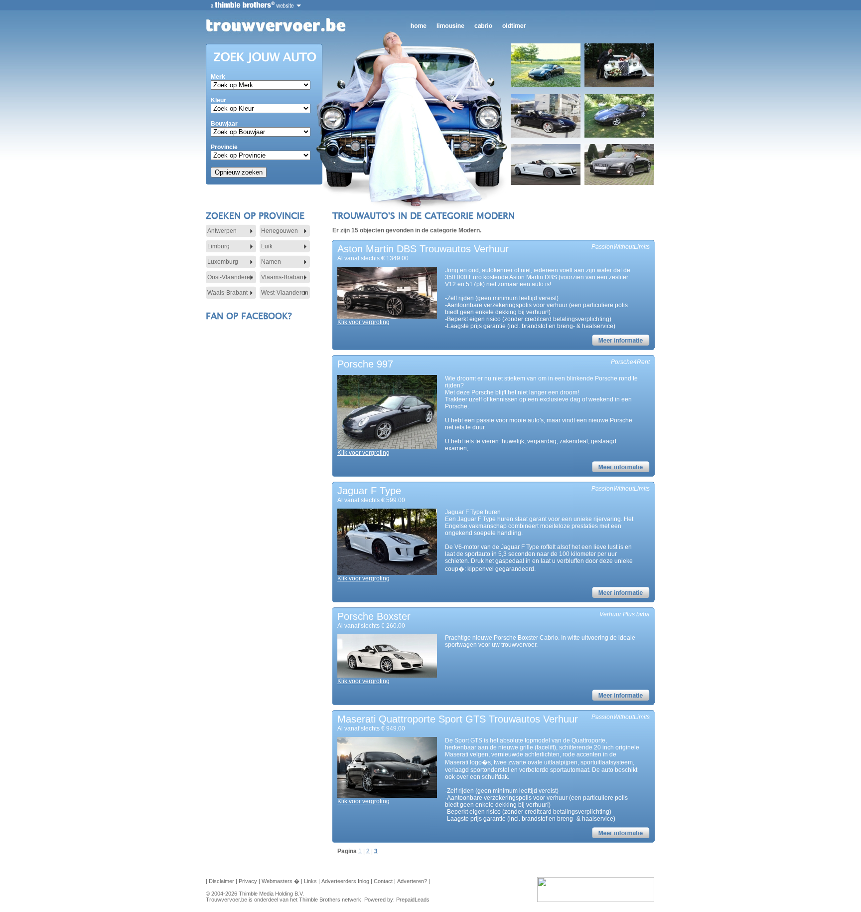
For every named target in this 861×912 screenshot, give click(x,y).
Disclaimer (221, 881)
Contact (383, 881)
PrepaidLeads (413, 900)
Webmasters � (280, 881)
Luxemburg (222, 261)
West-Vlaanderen (284, 292)
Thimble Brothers (319, 900)
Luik (267, 246)
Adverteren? (412, 881)
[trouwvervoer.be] (273, 25)
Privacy (248, 881)
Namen (271, 261)
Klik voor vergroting (363, 322)
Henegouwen (279, 230)
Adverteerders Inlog (345, 881)
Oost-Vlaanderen (230, 277)
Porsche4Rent (630, 362)
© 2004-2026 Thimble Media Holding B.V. (255, 894)
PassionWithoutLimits (620, 246)
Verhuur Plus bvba (624, 614)
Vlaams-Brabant (283, 277)
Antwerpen (222, 230)
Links (310, 881)
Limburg (218, 246)
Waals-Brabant (227, 292)
